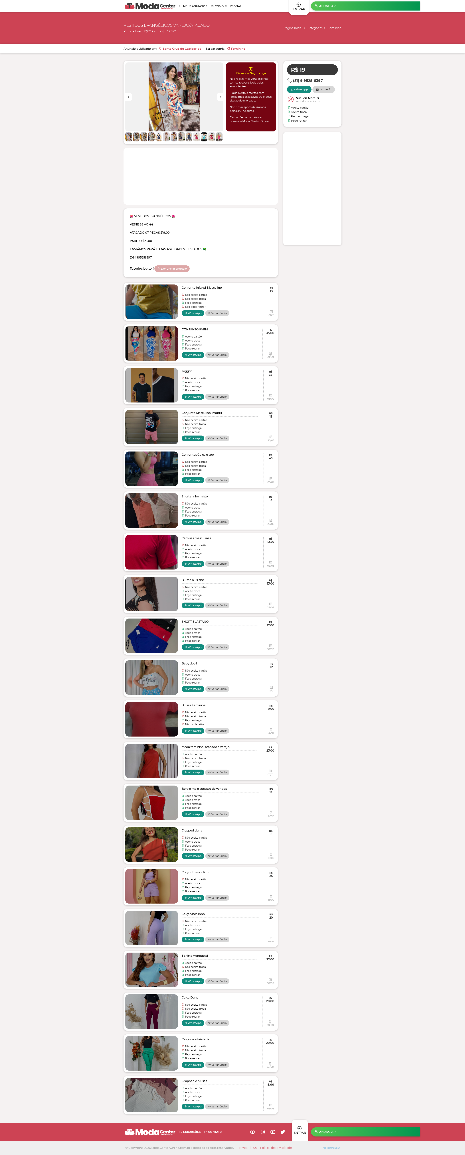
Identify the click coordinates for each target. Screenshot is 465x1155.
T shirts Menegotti (195, 955)
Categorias (315, 28)
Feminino (334, 28)
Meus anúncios (195, 6)
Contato (215, 1132)
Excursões (192, 1132)
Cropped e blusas (194, 1081)
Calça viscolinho (193, 914)
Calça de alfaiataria (195, 1039)
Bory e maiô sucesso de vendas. (204, 788)
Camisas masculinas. (197, 538)
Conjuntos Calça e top (198, 454)
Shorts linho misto (195, 496)
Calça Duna (190, 997)
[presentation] (128, 97)
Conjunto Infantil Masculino (202, 287)
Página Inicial (293, 28)
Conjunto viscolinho (196, 872)
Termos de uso (247, 1148)
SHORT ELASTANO (195, 621)
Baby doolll (189, 663)
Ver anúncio (219, 313)
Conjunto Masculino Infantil (202, 413)
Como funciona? (228, 6)
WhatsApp (195, 313)
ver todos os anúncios (308, 101)
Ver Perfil (325, 89)
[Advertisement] (200, 176)
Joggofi (187, 371)
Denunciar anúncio (174, 268)
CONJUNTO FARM (195, 329)
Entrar (300, 1132)
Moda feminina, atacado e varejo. (206, 747)
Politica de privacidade (276, 1148)
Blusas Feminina (194, 705)
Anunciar (327, 6)
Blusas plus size (193, 580)
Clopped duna (192, 830)
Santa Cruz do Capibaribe (182, 48)
